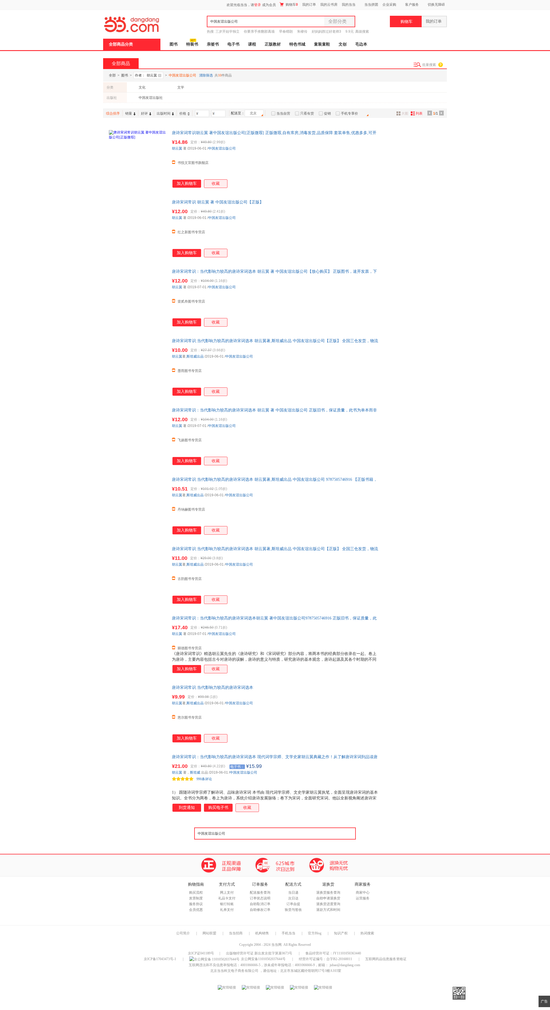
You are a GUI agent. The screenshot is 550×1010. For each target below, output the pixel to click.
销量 (128, 113)
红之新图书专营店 (191, 232)
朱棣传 (302, 32)
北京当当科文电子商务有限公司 (234, 971)
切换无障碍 (436, 5)
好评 (144, 113)
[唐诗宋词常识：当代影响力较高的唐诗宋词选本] (137, 782)
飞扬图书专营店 (190, 440)
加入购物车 (187, 183)
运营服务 (363, 898)
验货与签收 (293, 910)
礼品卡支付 (226, 898)
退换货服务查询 (328, 893)
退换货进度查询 (328, 904)
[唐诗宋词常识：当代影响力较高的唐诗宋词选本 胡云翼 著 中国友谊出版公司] (137, 436)
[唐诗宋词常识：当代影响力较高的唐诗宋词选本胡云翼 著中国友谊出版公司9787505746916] (137, 644)
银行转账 (227, 904)
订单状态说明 (260, 898)
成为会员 (269, 5)
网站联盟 (209, 933)
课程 (252, 44)
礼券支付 (227, 910)
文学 (180, 87)
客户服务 (412, 5)
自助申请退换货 (328, 898)
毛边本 (361, 44)
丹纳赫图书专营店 (191, 509)
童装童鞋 (322, 44)
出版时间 (163, 113)
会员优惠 (196, 910)
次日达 (293, 898)
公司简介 (183, 933)
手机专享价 (349, 113)
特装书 (192, 44)
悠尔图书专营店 (190, 717)
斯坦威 (195, 772)
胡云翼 (177, 148)
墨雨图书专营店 (190, 371)
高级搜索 (362, 32)
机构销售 (262, 933)
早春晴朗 (286, 32)
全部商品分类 (121, 44)
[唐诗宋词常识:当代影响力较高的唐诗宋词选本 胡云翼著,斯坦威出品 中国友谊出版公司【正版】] (137, 366)
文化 (142, 87)
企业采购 (389, 5)
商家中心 (363, 893)
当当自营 (283, 113)
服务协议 (196, 904)
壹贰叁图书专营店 (191, 301)
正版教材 (273, 44)
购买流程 (196, 893)
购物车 (291, 5)
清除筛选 (206, 75)
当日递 (293, 893)
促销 (327, 113)
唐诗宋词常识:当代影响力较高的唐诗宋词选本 (212, 687)
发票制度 (196, 898)
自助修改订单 (260, 910)
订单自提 (293, 904)
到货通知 (187, 807)
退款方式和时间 (328, 910)
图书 (174, 44)
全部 (112, 75)
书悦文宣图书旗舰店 (193, 163)
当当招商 (236, 933)
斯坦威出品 (195, 356)
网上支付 (227, 893)
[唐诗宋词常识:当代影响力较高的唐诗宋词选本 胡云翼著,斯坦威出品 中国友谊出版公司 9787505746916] (137, 505)
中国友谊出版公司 (222, 148)
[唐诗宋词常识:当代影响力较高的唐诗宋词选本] (137, 713)
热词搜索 (367, 933)
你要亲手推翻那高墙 (259, 32)
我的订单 (309, 5)
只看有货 (307, 113)
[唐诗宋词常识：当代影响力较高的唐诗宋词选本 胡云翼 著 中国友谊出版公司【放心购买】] (137, 297)
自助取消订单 (260, 904)
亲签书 (213, 44)
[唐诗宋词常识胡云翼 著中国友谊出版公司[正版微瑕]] (137, 158)
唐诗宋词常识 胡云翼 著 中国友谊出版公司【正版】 (218, 202)
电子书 (233, 44)
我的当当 (348, 5)
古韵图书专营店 (190, 579)
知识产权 (341, 933)
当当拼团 (371, 5)
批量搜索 (429, 65)
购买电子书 (218, 807)
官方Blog (314, 933)
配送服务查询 (260, 893)
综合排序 (113, 113)
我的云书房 (328, 5)
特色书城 (297, 44)
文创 (343, 44)
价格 (182, 113)
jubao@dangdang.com (345, 965)
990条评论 (204, 779)
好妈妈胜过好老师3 (326, 32)
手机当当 (288, 933)
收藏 (216, 183)
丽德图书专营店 (190, 648)
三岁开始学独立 (227, 32)
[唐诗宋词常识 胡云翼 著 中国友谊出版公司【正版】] (137, 228)
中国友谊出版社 (151, 98)
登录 (257, 5)
